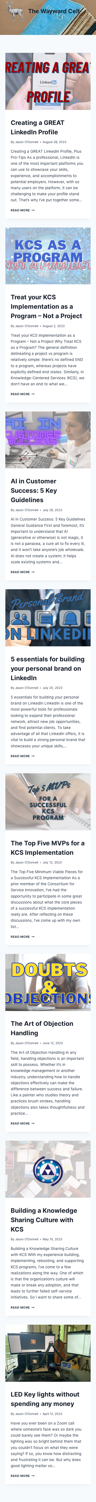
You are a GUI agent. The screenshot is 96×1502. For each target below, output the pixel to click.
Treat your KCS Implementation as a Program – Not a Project (46, 306)
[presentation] (48, 81)
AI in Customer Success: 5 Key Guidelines (34, 490)
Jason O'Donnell (26, 142)
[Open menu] (86, 11)
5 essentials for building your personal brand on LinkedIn (48, 668)
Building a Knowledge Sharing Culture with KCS (44, 1220)
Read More (23, 210)
